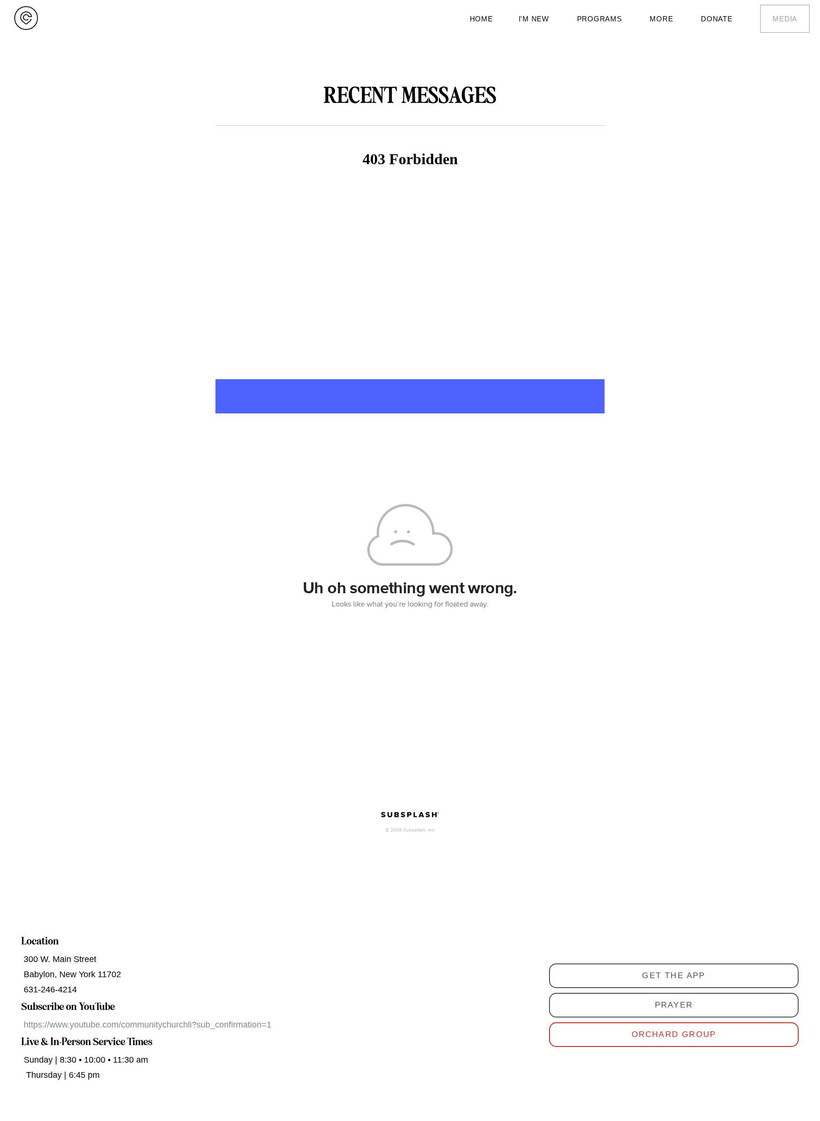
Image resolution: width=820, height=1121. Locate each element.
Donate (718, 19)
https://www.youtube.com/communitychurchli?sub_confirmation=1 (147, 1024)
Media (785, 19)
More (662, 19)
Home (481, 19)
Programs (600, 19)
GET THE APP (673, 975)
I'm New (535, 19)
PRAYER (674, 1004)
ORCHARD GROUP (674, 1034)
